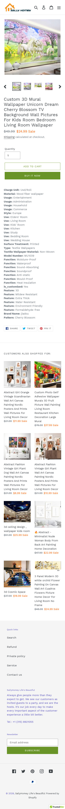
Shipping (9, 137)
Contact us (14, 674)
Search (11, 637)
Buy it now (32, 175)
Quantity (10, 148)
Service (12, 665)
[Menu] (59, 7)
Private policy (16, 656)
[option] (16, 86)
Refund (12, 646)
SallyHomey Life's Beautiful (30, 793)
